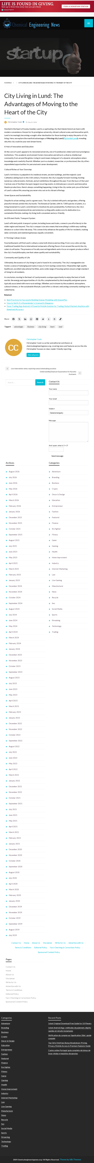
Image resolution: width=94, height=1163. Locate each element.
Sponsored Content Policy (49, 952)
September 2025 (15, 534)
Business (30, 326)
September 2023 (15, 672)
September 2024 (15, 603)
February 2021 (15, 838)
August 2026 (14, 471)
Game (54, 540)
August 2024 (14, 609)
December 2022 (15, 723)
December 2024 (15, 586)
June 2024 (13, 620)
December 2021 (15, 786)
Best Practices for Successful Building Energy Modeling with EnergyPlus (37, 300)
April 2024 (13, 632)
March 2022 (14, 775)
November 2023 (15, 660)
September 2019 (15, 924)
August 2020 (14, 872)
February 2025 (15, 575)
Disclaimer (47, 943)
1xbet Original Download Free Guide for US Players (69, 1023)
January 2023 (14, 718)
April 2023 (13, 700)
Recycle (55, 597)
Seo (53, 603)
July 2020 (13, 878)
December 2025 (15, 517)
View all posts (33, 355)
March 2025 (14, 569)
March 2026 (14, 500)
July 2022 (13, 752)
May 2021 (13, 821)
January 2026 (14, 511)
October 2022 (14, 735)
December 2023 (15, 655)
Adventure (56, 471)
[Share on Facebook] (13, 319)
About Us (36, 943)
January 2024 (14, 649)
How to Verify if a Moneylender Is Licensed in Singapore (30, 303)
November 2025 (15, 523)
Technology (56, 626)
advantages (18, 326)
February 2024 (15, 643)
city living (42, 326)
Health (54, 552)
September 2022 (15, 740)
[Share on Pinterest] (37, 319)
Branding (55, 477)
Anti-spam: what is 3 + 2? (58, 445)
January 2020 (14, 901)
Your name (53, 389)
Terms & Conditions (23, 947)
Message (52, 420)
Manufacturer (57, 586)
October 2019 (14, 918)
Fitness (55, 534)
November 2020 (15, 855)
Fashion (55, 511)
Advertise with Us (76, 943)
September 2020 (15, 866)
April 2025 (13, 563)
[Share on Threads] (54, 319)
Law (53, 575)
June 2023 (13, 689)
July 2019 (13, 935)
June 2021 (13, 815)
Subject (52, 409)
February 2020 (15, 895)
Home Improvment (59, 557)
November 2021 (15, 792)
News (54, 592)
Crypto (55, 489)
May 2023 (13, 695)
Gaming (55, 546)
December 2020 (15, 849)
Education (56, 500)
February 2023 (15, 712)
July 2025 (13, 546)
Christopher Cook (15, 122)
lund (60, 326)
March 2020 (14, 889)
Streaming (56, 620)
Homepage (8, 83)
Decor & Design (58, 494)
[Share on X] (19, 319)
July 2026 (13, 477)
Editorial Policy (40, 947)
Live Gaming (57, 580)
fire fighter (56, 529)
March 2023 (14, 706)
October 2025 (14, 529)
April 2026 (13, 494)
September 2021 (15, 803)
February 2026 (15, 506)
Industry (55, 563)
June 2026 (13, 483)
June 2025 (13, 552)
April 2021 (13, 826)
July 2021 (13, 809)
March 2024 (14, 637)
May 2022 (13, 763)
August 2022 (14, 746)
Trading (55, 632)
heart (52, 326)
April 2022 (13, 769)
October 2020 (14, 861)
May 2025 (13, 557)
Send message (57, 456)
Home (26, 943)
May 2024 (13, 626)
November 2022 (15, 729)
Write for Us (60, 943)
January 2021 (14, 844)
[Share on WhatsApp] (31, 319)
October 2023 (14, 666)
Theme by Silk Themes (70, 1159)
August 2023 (14, 677)
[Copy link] (60, 319)
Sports (54, 615)
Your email (53, 399)
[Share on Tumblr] (48, 319)
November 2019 (15, 912)
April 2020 (13, 884)
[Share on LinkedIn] (25, 319)
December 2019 (15, 906)
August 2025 (14, 540)
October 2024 (14, 597)
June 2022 (13, 758)
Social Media (57, 609)
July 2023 (13, 683)
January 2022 (14, 781)
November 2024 (15, 592)
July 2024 (13, 615)
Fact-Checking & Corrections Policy (65, 947)
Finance (55, 523)
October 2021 (14, 798)
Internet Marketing (60, 569)
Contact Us (16, 943)
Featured (55, 517)
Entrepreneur (57, 506)
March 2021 (14, 832)
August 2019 (14, 929)
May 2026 (13, 489)
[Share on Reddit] (43, 319)
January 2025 (14, 580)
